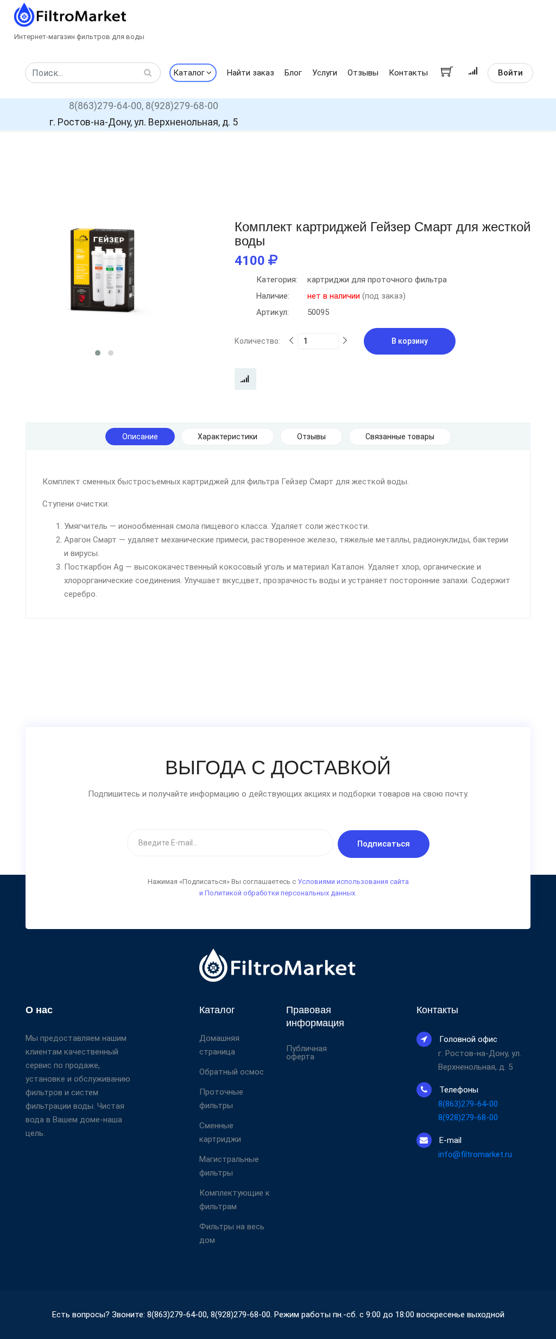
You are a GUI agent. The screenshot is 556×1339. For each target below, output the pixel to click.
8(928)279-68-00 (182, 105)
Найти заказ (250, 73)
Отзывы (363, 73)
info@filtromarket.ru (475, 1154)
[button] (97, 353)
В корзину (409, 341)
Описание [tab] (140, 436)
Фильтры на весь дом (231, 1233)
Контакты (408, 73)
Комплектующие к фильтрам (234, 1199)
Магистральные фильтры (229, 1166)
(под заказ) (331, 296)
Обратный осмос (231, 1072)
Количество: (257, 341)
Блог (293, 73)
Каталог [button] (189, 73)
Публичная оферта (306, 1053)
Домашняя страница (219, 1045)
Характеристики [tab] (227, 436)
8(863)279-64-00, (106, 105)
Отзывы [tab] (311, 436)
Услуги (324, 73)
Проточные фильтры (221, 1098)
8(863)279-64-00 (468, 1104)
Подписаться (383, 844)
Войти (510, 73)
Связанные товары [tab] (399, 436)
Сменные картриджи (220, 1132)
